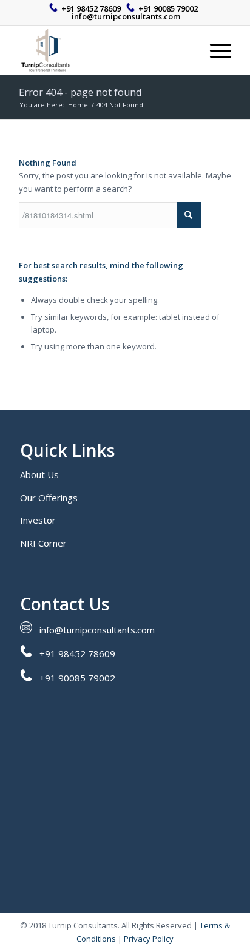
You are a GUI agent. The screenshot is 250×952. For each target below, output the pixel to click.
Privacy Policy (149, 938)
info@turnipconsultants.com (126, 16)
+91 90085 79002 (168, 8)
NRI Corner (43, 543)
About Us (39, 474)
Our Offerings (49, 497)
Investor (38, 520)
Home (78, 104)
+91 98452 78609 (91, 8)
